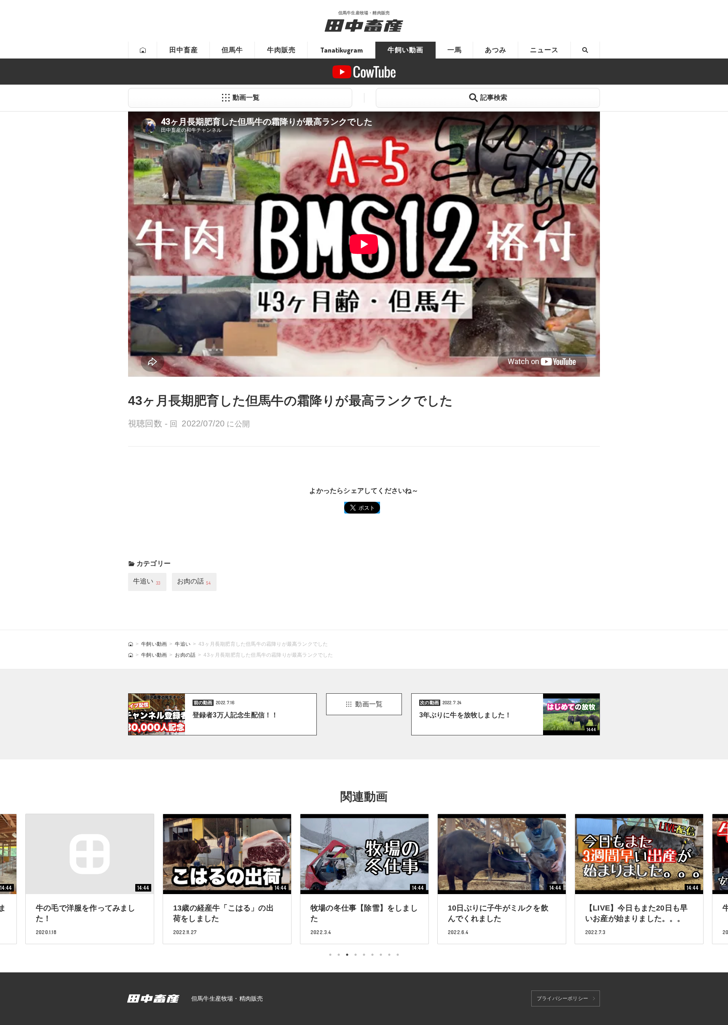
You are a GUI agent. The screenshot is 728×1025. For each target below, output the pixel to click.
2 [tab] (339, 954)
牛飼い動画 (405, 49)
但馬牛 (232, 49)
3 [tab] (347, 954)
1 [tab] (330, 954)
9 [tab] (397, 954)
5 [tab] (364, 954)
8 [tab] (389, 954)
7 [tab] (381, 954)
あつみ (495, 49)
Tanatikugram (341, 50)
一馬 (454, 49)
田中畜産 (183, 49)
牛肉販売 (281, 49)
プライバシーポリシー (562, 998)
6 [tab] (372, 954)
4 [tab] (355, 954)
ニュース (544, 49)
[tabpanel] (364, 879)
